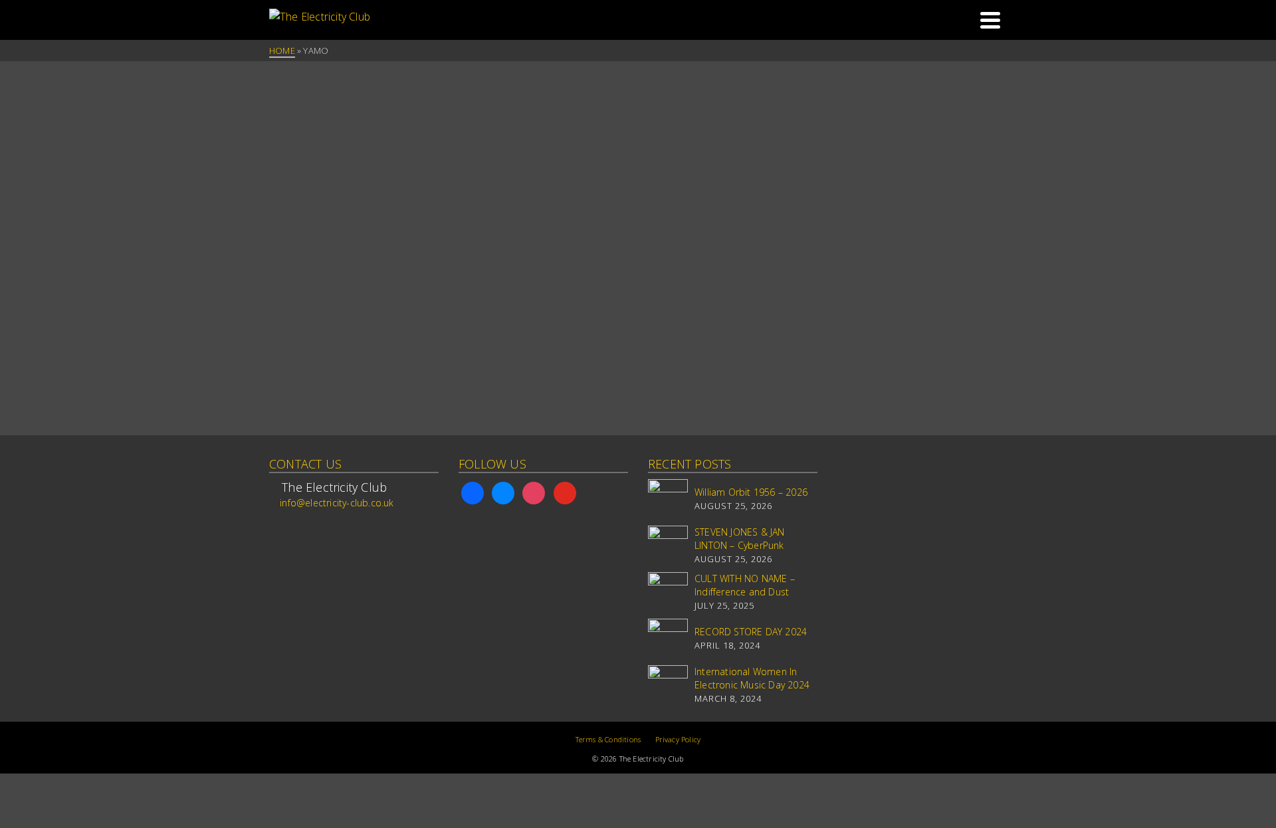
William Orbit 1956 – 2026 (750, 492)
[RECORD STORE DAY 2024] (668, 639)
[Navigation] (990, 20)
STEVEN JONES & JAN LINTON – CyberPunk (739, 539)
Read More (296, 341)
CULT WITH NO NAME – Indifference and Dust (744, 585)
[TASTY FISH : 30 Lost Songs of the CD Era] (354, 119)
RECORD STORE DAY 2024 (750, 631)
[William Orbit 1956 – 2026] (668, 499)
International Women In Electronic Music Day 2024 (751, 678)
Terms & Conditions (608, 739)
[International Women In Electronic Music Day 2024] (668, 685)
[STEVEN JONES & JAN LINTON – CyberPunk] (668, 546)
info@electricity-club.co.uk (336, 502)
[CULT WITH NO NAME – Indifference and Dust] (668, 592)
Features (293, 172)
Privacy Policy (678, 739)
